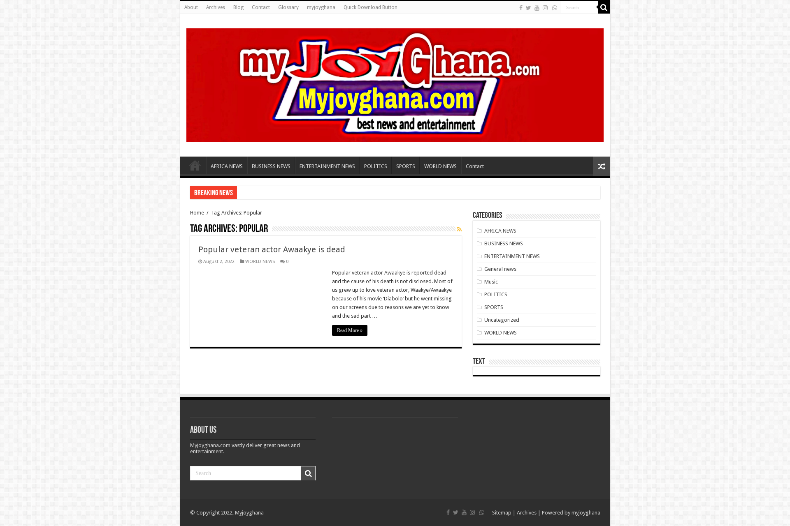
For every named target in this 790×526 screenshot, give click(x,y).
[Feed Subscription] (459, 229)
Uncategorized (501, 320)
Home (195, 165)
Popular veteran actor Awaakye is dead (271, 249)
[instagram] (545, 8)
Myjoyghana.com (210, 445)
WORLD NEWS (440, 166)
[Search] (604, 7)
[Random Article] (601, 166)
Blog (238, 7)
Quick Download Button (370, 7)
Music (491, 282)
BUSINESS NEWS (271, 166)
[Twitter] (528, 8)
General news (500, 269)
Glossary (288, 7)
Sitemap (501, 513)
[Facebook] (520, 8)
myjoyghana (321, 7)
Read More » (349, 330)
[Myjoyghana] (395, 84)
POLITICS (375, 166)
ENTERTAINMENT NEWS (327, 166)
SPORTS (405, 166)
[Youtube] (537, 8)
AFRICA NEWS (227, 166)
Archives (215, 7)
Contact (261, 7)
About (191, 7)
